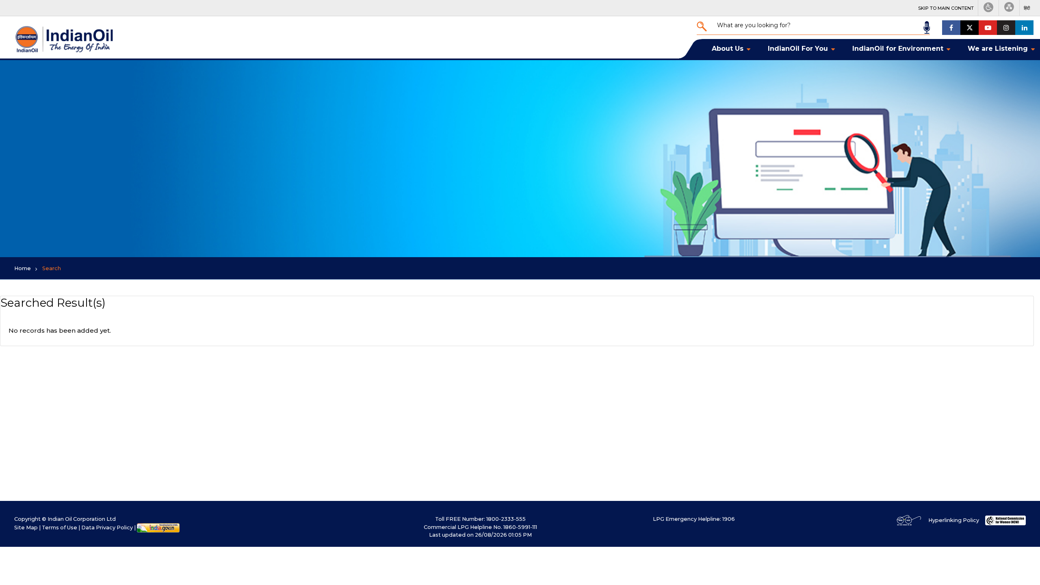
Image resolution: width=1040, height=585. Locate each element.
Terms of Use (59, 527)
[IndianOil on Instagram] (1006, 27)
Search (51, 268)
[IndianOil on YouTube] (988, 27)
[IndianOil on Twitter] (969, 27)
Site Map (26, 527)
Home (22, 268)
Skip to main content (946, 8)
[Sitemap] (1009, 7)
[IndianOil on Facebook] (951, 27)
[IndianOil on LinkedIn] (1024, 27)
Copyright (27, 519)
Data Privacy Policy (107, 527)
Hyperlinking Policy (953, 520)
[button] (1027, 8)
